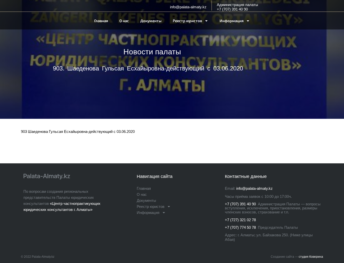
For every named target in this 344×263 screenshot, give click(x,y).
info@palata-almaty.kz (188, 7)
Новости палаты (152, 52)
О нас (124, 20)
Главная (101, 20)
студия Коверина (311, 256)
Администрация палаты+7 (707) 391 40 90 (237, 7)
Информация (232, 20)
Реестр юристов (187, 20)
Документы (150, 20)
